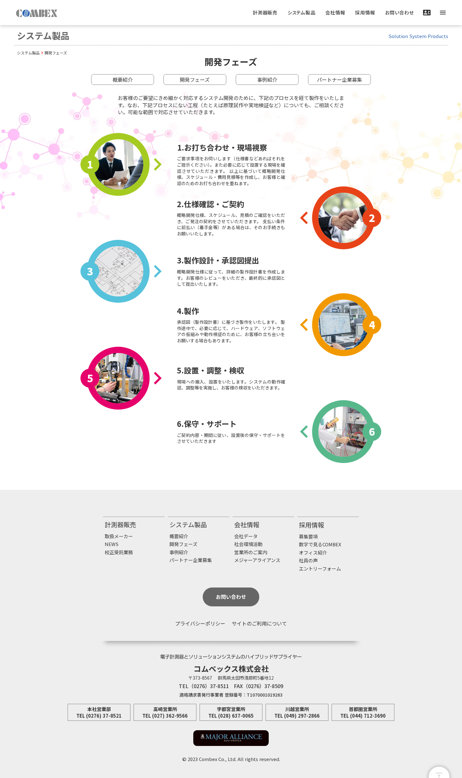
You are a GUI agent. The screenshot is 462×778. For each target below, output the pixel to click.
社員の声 (308, 560)
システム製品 (28, 52)
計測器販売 (120, 524)
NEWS (111, 544)
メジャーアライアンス (257, 560)
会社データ (246, 536)
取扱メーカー (119, 536)
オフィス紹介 (313, 552)
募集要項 (308, 536)
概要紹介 (123, 79)
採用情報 (311, 525)
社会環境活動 (248, 544)
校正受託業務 (119, 552)
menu (443, 12)
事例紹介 (267, 79)
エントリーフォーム (320, 568)
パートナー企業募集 (339, 79)
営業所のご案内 (250, 552)
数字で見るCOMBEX (320, 544)
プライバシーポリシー (200, 623)
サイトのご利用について (259, 623)
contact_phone (427, 12)
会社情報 (246, 524)
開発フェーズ (195, 79)
